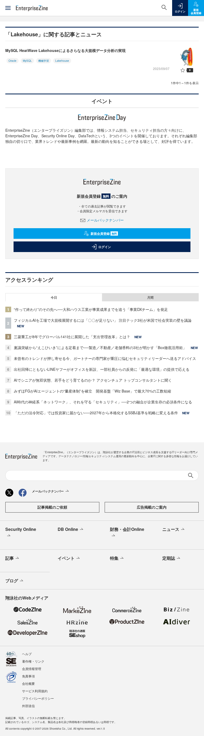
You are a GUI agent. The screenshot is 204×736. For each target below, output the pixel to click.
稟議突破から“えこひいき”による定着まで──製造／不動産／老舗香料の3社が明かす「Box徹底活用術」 (100, 347)
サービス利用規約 (35, 691)
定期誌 (168, 558)
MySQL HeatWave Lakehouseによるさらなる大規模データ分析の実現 (65, 50)
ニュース (170, 529)
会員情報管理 (31, 668)
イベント (66, 558)
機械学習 (43, 61)
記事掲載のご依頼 (52, 507)
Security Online (20, 529)
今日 (54, 297)
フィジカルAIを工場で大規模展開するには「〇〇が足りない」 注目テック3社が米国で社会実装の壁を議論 (103, 320)
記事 (9, 558)
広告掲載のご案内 (152, 507)
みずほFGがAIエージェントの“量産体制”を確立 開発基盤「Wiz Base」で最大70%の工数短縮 (92, 391)
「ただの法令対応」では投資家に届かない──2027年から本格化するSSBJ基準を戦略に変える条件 (96, 412)
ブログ (11, 581)
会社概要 (28, 683)
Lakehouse (62, 61)
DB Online (68, 529)
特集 (114, 558)
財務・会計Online (127, 529)
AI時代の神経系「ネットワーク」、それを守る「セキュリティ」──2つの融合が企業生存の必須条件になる (103, 401)
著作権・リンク (33, 661)
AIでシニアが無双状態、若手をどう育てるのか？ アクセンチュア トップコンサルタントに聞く (93, 380)
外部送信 (28, 705)
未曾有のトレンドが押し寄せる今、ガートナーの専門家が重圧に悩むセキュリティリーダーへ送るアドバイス (105, 358)
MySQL (27, 61)
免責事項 (28, 676)
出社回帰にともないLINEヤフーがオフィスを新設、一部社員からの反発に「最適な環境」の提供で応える (101, 369)
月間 (150, 297)
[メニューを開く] (8, 8)
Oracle (12, 61)
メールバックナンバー (105, 220)
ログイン (104, 246)
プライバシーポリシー (38, 698)
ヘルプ (27, 653)
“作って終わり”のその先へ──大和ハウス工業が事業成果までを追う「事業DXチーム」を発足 (91, 309)
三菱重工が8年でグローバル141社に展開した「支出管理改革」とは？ (72, 336)
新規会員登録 (104, 233)
